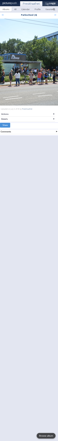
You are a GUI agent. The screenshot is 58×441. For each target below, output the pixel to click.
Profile (38, 9)
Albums (5, 9)
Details (4, 119)
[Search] (54, 9)
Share (5, 125)
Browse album (46, 436)
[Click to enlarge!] (29, 62)
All (15, 9)
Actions (5, 114)
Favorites (50, 9)
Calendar (25, 9)
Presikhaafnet (31, 3)
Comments (6, 132)
